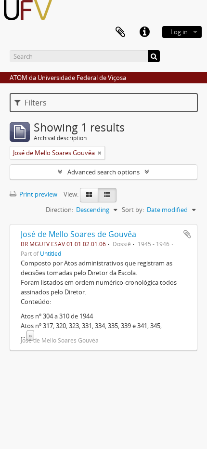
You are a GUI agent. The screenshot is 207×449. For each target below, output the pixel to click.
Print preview (37, 194)
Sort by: (133, 209)
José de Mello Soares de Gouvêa (78, 234)
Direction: (59, 209)
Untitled (50, 253)
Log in (179, 31)
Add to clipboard (187, 234)
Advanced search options (103, 172)
